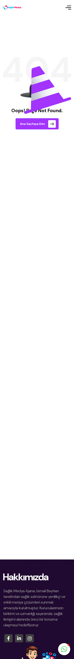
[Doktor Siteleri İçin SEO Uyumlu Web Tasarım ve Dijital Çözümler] (12, 7)
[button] (64, 649)
